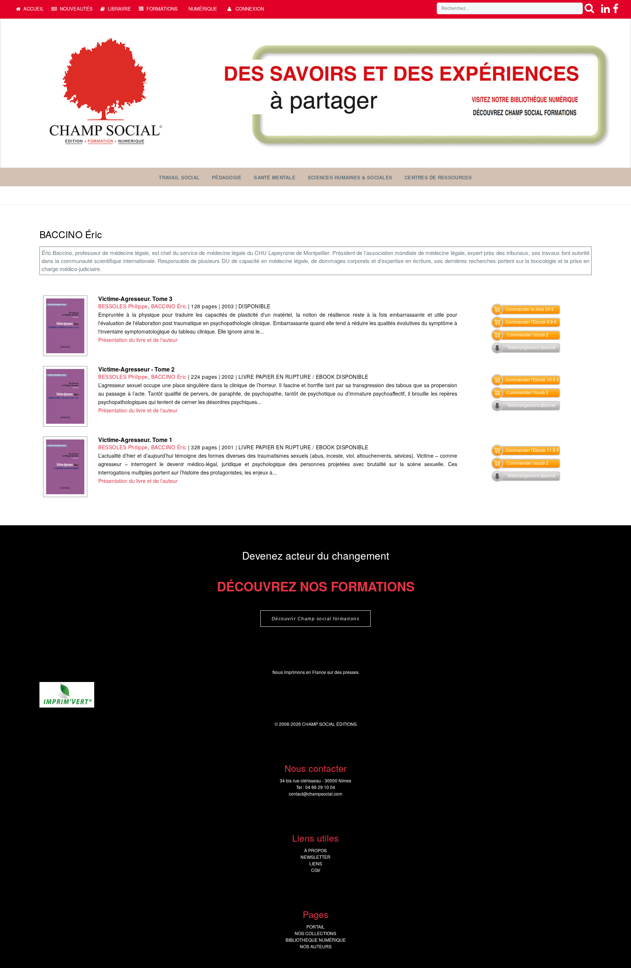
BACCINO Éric (169, 306)
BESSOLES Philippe (123, 306)
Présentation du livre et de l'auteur (137, 339)
